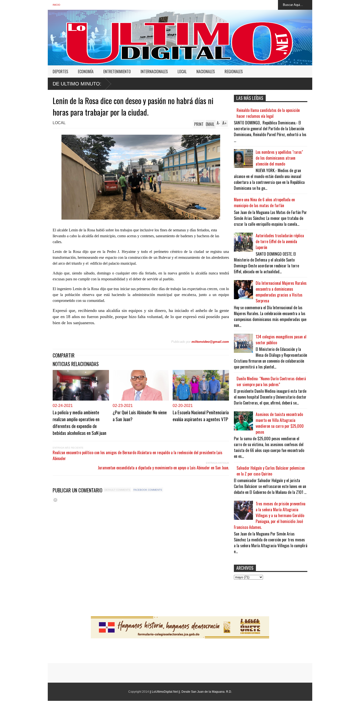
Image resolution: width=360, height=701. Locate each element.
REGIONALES (234, 71)
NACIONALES (205, 71)
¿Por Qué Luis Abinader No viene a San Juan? (140, 415)
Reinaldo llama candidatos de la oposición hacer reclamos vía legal (268, 113)
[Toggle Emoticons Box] (55, 499)
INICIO (56, 4)
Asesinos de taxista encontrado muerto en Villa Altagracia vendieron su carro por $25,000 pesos (280, 423)
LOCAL (182, 71)
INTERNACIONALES (154, 71)
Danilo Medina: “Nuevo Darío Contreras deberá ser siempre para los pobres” (271, 381)
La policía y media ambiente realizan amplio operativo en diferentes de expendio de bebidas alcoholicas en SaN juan (79, 422)
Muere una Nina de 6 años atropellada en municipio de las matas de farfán (264, 202)
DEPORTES (60, 71)
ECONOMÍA (86, 71)
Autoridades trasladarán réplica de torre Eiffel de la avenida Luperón (280, 241)
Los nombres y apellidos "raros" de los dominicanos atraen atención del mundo (279, 158)
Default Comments (117, 489)
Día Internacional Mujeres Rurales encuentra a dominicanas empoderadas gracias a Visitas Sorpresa (281, 292)
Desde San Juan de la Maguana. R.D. (206, 691)
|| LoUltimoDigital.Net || (165, 691)
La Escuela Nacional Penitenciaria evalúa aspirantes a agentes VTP (201, 415)
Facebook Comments (147, 489)
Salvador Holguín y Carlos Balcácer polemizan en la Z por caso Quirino (271, 471)
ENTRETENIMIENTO (117, 71)
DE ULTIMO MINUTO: (77, 83)
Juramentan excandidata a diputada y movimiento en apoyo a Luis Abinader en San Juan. (163, 468)
